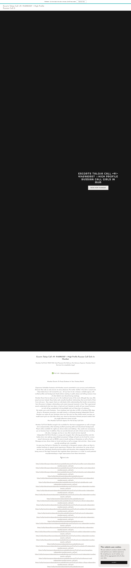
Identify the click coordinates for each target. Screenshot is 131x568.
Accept (114, 562)
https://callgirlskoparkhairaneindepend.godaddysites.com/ (65, 521)
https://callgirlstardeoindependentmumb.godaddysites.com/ (65, 566)
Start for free (81, 1)
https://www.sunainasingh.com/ (69, 373)
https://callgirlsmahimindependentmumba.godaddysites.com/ (65, 499)
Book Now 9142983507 (98, 187)
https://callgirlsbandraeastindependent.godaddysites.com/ (65, 476)
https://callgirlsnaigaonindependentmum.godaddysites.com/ (65, 544)
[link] (25, 8)
